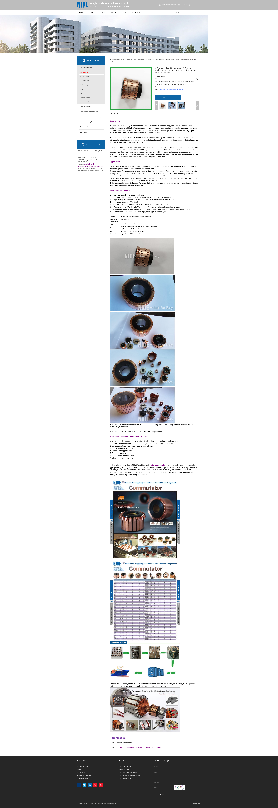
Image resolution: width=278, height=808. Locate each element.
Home (81, 12)
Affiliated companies (84, 775)
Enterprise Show (82, 778)
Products (133, 59)
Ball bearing (84, 85)
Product (114, 12)
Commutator (84, 72)
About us (92, 12)
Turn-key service (85, 106)
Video (124, 12)
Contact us (136, 12)
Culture (79, 769)
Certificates (81, 772)
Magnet (82, 89)
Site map (107, 803)
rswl (199, 803)
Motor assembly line (87, 122)
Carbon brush (84, 76)
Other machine (85, 127)
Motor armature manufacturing (90, 117)
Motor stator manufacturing (89, 112)
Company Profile (83, 766)
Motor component (86, 67)
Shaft (82, 93)
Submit (161, 794)
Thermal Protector (85, 98)
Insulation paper (85, 81)
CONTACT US (168, 97)
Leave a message (161, 761)
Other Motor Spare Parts (87, 102)
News (103, 12)
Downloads (84, 132)
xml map (113, 803)
